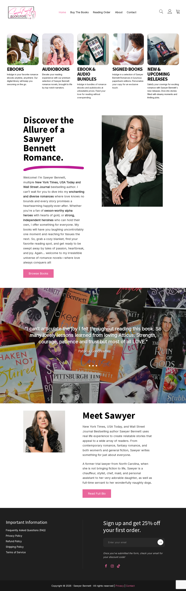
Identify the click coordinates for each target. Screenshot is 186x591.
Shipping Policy (15, 546)
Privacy (120, 585)
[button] (89, 365)
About (118, 12)
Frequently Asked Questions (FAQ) (26, 530)
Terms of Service (16, 552)
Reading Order (101, 12)
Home (62, 12)
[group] (102, 342)
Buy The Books (79, 12)
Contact (131, 12)
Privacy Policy (14, 535)
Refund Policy (14, 541)
